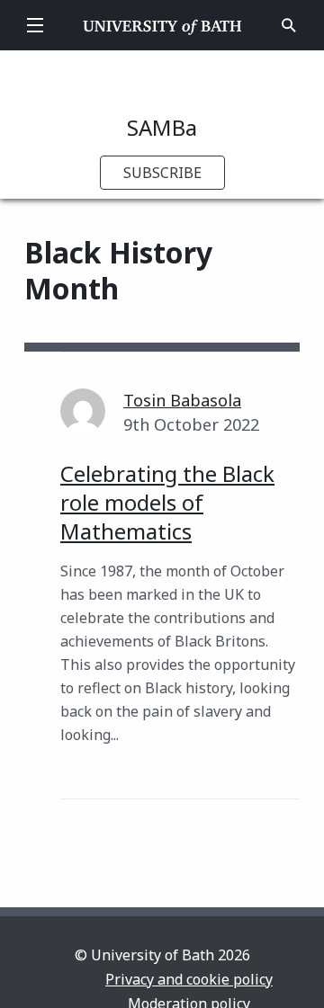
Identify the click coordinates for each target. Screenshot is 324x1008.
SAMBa (162, 127)
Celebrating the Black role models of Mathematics (167, 502)
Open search (289, 25)
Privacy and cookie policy (189, 979)
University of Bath (162, 25)
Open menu (35, 25)
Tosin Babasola (182, 400)
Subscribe (162, 173)
